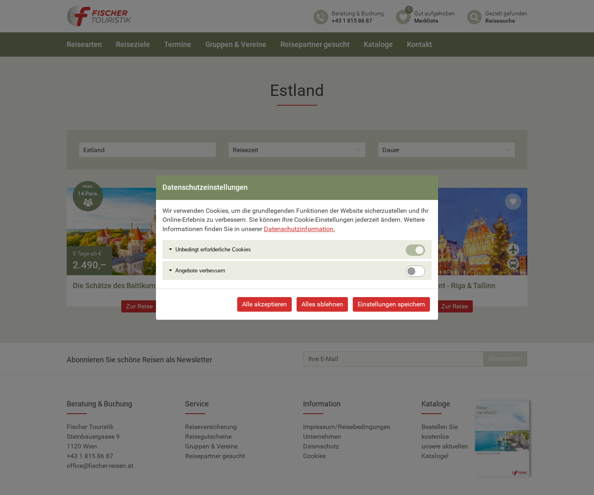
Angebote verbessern (200, 271)
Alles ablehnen (322, 304)
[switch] (415, 271)
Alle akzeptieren (264, 304)
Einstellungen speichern (391, 304)
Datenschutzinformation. (299, 229)
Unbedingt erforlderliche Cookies (213, 249)
